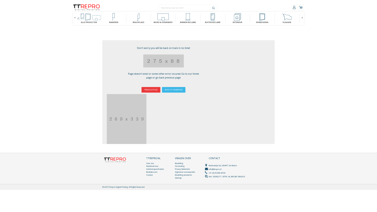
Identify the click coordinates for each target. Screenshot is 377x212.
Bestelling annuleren (183, 175)
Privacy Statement (182, 169)
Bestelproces (151, 172)
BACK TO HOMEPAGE (173, 89)
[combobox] (176, 8)
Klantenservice (152, 166)
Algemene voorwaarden (185, 172)
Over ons (150, 163)
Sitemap (178, 178)
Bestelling (179, 163)
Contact (149, 175)
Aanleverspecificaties (155, 169)
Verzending (179, 166)
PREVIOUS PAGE (150, 89)
